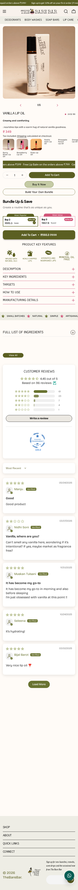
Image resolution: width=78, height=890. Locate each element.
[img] (15, 483)
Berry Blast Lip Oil (7, 154)
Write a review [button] (39, 418)
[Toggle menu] (4, 11)
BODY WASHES (33, 20)
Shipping (21, 136)
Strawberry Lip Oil (21, 154)
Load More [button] (39, 684)
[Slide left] (21, 105)
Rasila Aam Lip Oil (48, 142)
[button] (66, 114)
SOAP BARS (52, 20)
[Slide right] (57, 105)
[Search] (66, 11)
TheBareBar (12, 877)
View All (13, 355)
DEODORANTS (13, 20)
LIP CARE (68, 20)
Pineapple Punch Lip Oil (62, 142)
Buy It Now (39, 184)
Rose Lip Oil (34, 154)
